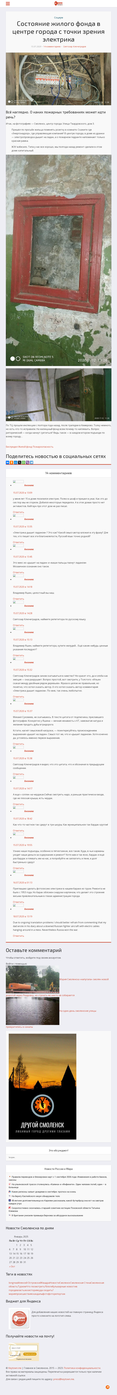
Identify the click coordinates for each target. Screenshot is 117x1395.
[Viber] (27, 462)
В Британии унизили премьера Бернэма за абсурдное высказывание (47, 1215)
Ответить (18, 512)
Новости (54, 1282)
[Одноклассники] (11, 462)
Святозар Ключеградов (74, 46)
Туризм (22, 1286)
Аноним (29, 485)
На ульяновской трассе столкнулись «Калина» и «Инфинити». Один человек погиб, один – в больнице (57, 1186)
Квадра (45, 1282)
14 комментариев (51, 46)
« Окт (12, 1266)
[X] (19, 462)
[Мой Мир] (15, 462)
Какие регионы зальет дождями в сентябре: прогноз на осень (44, 1191)
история (33, 1290)
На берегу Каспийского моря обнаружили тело (36, 1196)
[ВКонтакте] (7, 462)
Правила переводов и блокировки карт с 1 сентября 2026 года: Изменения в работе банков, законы (58, 1178)
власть (20, 1290)
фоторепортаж (56, 1293)
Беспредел (12, 446)
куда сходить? (46, 1290)
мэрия (12, 1293)
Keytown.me (14, 1368)
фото (45, 1293)
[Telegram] (31, 462)
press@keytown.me (63, 1379)
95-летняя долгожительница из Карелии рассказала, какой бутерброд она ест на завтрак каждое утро (56, 1202)
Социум (58, 17)
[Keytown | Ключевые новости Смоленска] (58, 3)
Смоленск (64, 1282)
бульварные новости (64, 1286)
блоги (49, 1286)
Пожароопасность (43, 446)
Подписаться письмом (23, 1359)
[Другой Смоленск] (42, 1086)
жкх (26, 1290)
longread (13, 1282)
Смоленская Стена (80, 1282)
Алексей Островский (29, 1282)
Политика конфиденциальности (82, 1368)
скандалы (37, 1293)
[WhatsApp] (23, 462)
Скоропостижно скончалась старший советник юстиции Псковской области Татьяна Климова (54, 1209)
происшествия (24, 1293)
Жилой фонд (25, 446)
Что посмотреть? (36, 1286)
